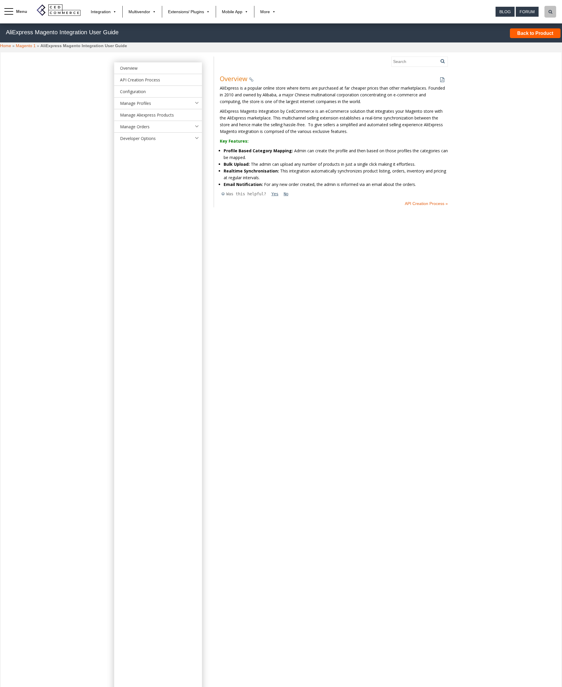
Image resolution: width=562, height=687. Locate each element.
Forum (527, 11)
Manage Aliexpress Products (147, 115)
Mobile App (232, 11)
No (286, 194)
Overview (129, 68)
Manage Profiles (135, 103)
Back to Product (535, 33)
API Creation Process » (426, 203)
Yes (274, 194)
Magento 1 (26, 45)
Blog (505, 11)
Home (5, 45)
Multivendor (139, 11)
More (265, 11)
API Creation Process (140, 80)
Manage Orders (135, 126)
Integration (101, 11)
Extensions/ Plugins (186, 11)
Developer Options (138, 138)
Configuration (133, 91)
